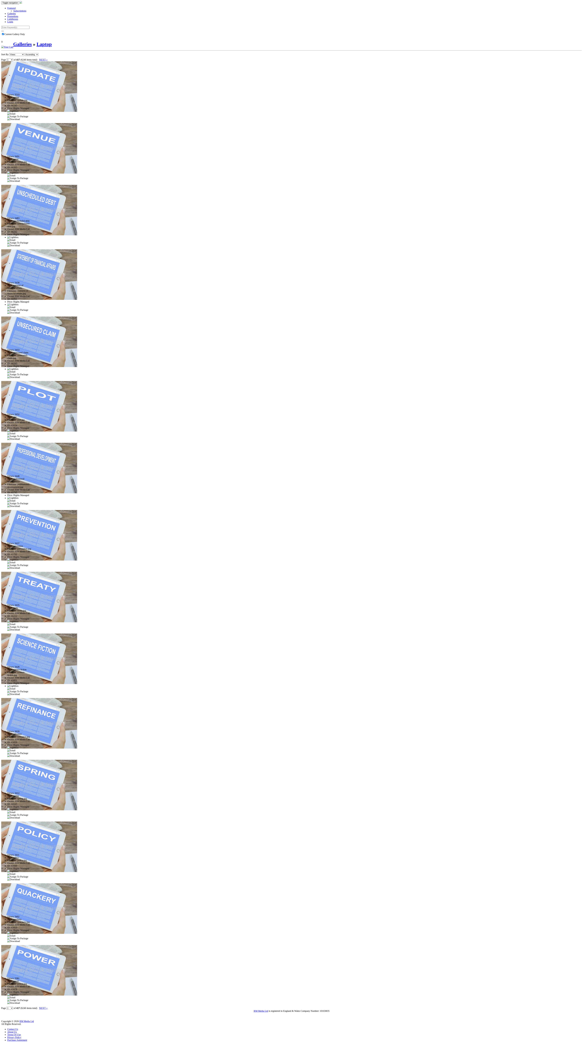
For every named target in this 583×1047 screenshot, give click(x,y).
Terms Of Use (14, 1034)
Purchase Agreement (17, 1040)
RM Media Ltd (261, 1011)
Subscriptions (19, 11)
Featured (11, 8)
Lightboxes (12, 19)
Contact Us (12, 1029)
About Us (12, 1032)
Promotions (12, 16)
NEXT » (43, 59)
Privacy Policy (14, 1037)
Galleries (11, 13)
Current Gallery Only (14, 34)
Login (10, 21)
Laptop (44, 44)
